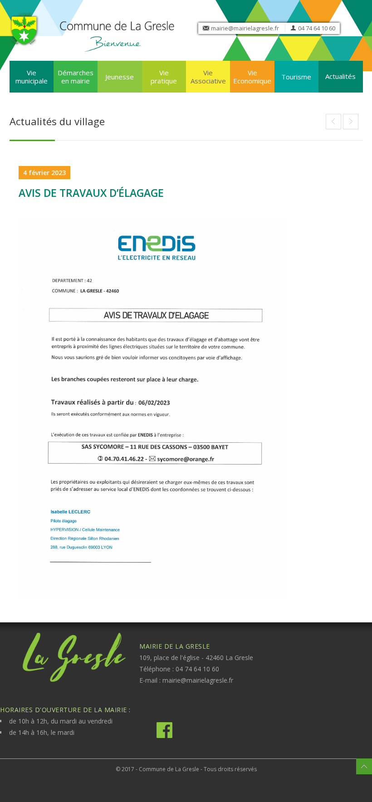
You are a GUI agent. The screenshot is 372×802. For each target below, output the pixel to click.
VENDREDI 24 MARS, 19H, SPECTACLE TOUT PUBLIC (333, 121)
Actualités (340, 76)
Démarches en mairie (75, 76)
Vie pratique (164, 76)
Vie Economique (252, 76)
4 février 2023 (44, 172)
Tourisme (296, 76)
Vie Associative (208, 76)
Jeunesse (119, 76)
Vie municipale (31, 76)
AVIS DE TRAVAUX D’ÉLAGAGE (91, 193)
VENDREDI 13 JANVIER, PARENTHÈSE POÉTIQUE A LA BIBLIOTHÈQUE (350, 121)
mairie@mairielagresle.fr (245, 28)
